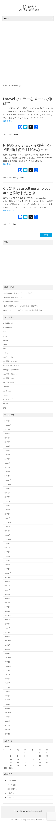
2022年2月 (7, 531)
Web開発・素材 (9, 382)
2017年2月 (7, 700)
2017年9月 (7, 670)
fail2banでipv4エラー (11, 302)
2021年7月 (7, 548)
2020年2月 (7, 607)
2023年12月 (7, 480)
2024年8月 (7, 450)
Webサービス (8, 357)
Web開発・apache (10, 361)
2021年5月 (7, 556)
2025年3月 (7, 438)
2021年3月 (7, 560)
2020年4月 (7, 598)
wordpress (7, 391)
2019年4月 (7, 636)
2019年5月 (7, 632)
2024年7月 (7, 455)
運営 (4, 408)
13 (11, 759)
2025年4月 (7, 433)
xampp (5, 395)
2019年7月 (7, 624)
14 (18, 759)
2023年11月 (7, 484)
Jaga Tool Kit (12, 780)
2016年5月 (7, 721)
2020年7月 (7, 586)
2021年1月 (7, 569)
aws (4, 332)
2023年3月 (7, 514)
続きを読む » (8, 121)
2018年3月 (7, 653)
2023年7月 (7, 497)
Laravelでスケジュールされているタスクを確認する (22, 310)
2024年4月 (7, 467)
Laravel (15, 134)
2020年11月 (7, 577)
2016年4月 (7, 725)
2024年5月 (7, 463)
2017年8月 (7, 675)
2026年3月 (7, 421)
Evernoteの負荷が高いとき (13, 297)
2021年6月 (7, 552)
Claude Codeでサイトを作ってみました (18, 293)
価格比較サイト (13, 789)
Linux (15, 224)
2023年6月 (7, 501)
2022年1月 (7, 535)
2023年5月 (7, 505)
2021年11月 (7, 539)
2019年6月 (7, 628)
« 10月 (5, 768)
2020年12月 (7, 573)
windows (6, 387)
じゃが (29, 6)
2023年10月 (7, 488)
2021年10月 (7, 543)
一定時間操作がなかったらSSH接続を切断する (20, 306)
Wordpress (40, 820)
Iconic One (15, 820)
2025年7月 (7, 429)
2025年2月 (7, 442)
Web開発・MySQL (9, 374)
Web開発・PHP (18, 178)
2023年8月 (7, 493)
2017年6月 (7, 683)
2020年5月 (7, 594)
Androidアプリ (8, 323)
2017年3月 (7, 696)
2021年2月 (7, 565)
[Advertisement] (28, 53)
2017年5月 (7, 687)
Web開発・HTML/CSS (11, 365)
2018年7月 (7, 649)
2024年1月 (7, 476)
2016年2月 (7, 730)
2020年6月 (7, 590)
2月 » (11, 768)
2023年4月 (7, 510)
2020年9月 (7, 582)
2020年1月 (7, 611)
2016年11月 (7, 708)
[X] (30, 127)
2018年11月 (7, 641)
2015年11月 (7, 734)
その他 (5, 403)
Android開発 (7, 327)
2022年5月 (7, 527)
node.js (5, 353)
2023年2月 (7, 518)
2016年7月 (7, 717)
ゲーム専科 (11, 785)
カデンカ (10, 797)
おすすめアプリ (8, 399)
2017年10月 (7, 666)
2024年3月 (7, 472)
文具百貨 (10, 793)
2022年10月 (7, 522)
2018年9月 (7, 645)
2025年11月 (7, 425)
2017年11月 (7, 662)
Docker (5, 340)
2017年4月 (7, 691)
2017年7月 (7, 679)
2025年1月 (7, 446)
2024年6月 (7, 459)
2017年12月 (7, 658)
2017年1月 (7, 704)
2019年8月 (7, 620)
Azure (5, 336)
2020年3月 (7, 603)
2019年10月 (7, 615)
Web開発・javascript (10, 370)
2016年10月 (7, 713)
